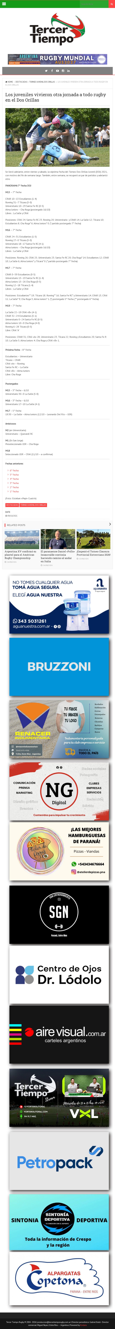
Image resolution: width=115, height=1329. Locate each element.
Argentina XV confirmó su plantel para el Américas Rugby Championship (20, 555)
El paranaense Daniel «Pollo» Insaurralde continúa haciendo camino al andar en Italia (58, 556)
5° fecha (14, 474)
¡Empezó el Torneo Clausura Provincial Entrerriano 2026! (94, 553)
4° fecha (14, 478)
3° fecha (14, 483)
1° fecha (14, 491)
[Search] (112, 4)
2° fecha (14, 487)
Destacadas (21, 82)
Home (10, 82)
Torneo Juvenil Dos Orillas (42, 82)
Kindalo (83, 1325)
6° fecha (14, 470)
